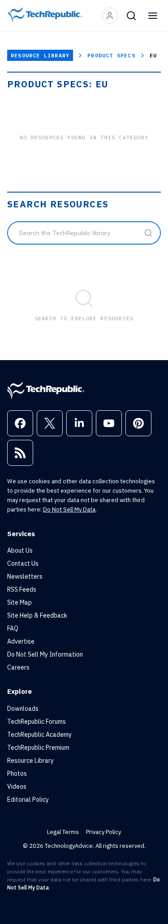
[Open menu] (153, 16)
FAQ (12, 628)
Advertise (20, 641)
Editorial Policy (28, 799)
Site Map (19, 602)
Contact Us (23, 563)
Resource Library (40, 55)
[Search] (131, 16)
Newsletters (25, 576)
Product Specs (111, 55)
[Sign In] (110, 16)
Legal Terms (63, 832)
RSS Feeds (21, 589)
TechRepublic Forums (36, 722)
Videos (16, 786)
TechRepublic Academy (39, 735)
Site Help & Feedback (37, 615)
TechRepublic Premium (38, 747)
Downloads (23, 709)
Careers (18, 667)
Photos (17, 773)
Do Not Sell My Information (45, 654)
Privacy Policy (103, 832)
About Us (20, 550)
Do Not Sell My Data (69, 509)
